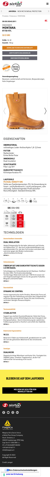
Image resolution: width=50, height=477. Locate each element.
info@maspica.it (8, 450)
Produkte (5, 16)
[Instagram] (12, 412)
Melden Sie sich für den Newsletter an (25, 390)
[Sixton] (12, 4)
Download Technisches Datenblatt (20, 48)
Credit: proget (7, 462)
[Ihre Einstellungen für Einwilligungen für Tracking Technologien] (4, 475)
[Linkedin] (17, 412)
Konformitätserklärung (20, 58)
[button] (1, 11)
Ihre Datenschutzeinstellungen (23, 470)
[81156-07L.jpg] (25, 111)
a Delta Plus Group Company (12, 435)
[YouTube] (8, 412)
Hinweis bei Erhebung (13, 474)
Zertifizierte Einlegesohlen (19, 53)
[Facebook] (3, 412)
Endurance (13, 16)
